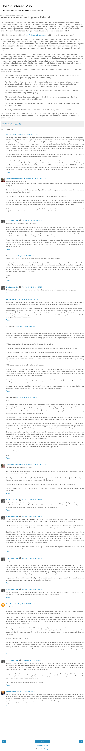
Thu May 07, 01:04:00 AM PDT (36, 178)
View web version (42, 745)
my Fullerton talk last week (36, 35)
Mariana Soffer (11, 691)
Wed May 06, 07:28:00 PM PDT (28, 135)
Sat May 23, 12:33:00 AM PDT (27, 691)
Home (42, 741)
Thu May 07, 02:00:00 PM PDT (32, 287)
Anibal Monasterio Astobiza (16, 178)
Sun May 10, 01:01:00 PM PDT (32, 500)
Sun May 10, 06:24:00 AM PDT (36, 464)
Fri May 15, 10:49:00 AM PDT (31, 660)
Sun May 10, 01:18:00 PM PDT (32, 558)
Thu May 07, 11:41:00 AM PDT (25, 256)
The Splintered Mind (17, 6)
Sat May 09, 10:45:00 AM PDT (27, 397)
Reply (8, 172)
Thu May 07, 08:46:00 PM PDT (28, 299)
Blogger (46, 749)
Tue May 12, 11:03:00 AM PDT (25, 604)
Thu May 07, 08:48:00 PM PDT (25, 326)
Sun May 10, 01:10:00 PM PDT (32, 516)
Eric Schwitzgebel (12, 220)
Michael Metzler (11, 135)
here (72, 24)
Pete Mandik (10, 604)
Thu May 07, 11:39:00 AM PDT (32, 220)
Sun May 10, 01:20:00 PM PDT (32, 589)
